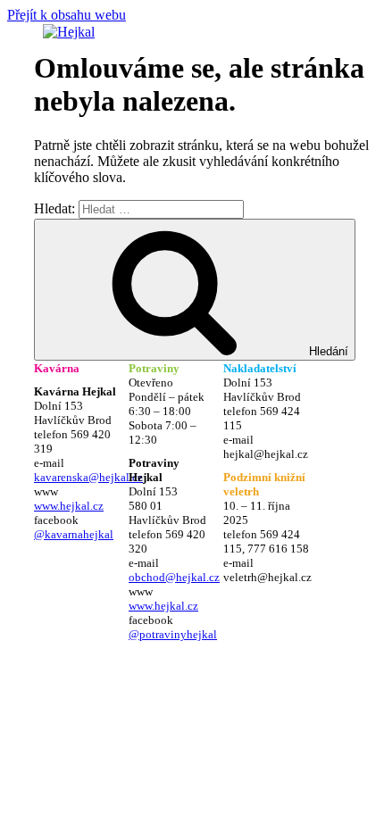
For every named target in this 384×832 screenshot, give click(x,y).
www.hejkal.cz (69, 505)
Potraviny (154, 368)
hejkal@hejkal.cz (265, 454)
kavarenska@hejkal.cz (88, 477)
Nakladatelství (259, 368)
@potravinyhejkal (173, 634)
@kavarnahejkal (73, 534)
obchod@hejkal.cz (174, 577)
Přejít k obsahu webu (66, 14)
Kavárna (56, 368)
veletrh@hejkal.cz (267, 577)
